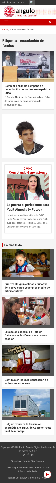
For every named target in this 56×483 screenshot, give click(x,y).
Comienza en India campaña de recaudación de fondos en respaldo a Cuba (27, 89)
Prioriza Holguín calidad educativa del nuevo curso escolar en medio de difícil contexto (27, 287)
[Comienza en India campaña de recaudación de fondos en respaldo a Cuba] (28, 66)
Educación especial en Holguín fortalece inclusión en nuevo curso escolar (25, 335)
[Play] (47, 474)
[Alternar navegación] (6, 22)
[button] (12, 136)
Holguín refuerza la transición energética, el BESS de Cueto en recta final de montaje (27, 428)
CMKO (28, 168)
